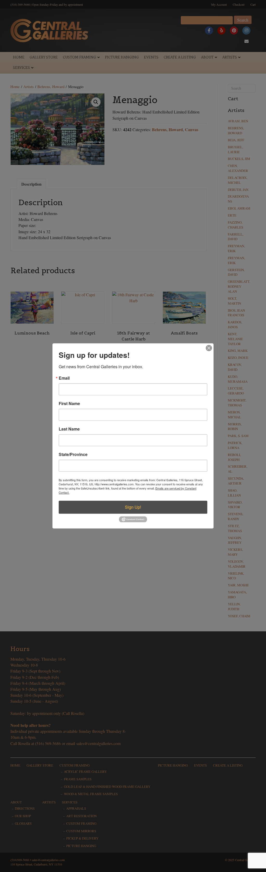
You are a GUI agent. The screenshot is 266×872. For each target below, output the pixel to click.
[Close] (209, 348)
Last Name (69, 429)
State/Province (73, 454)
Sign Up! (133, 507)
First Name (69, 403)
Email (64, 378)
